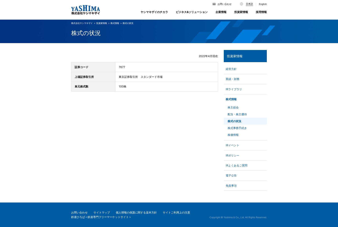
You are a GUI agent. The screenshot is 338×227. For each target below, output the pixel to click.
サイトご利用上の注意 (176, 212)
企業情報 (221, 12)
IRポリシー (232, 155)
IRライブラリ (234, 89)
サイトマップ (101, 212)
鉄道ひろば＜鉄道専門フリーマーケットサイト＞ (101, 217)
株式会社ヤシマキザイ (82, 23)
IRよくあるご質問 (236, 165)
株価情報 (233, 134)
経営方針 (231, 69)
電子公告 (231, 175)
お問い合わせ (225, 4)
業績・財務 (232, 79)
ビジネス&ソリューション (192, 12)
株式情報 (231, 99)
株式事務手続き (237, 128)
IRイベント (232, 145)
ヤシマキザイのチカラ (154, 12)
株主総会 (233, 107)
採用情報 (261, 12)
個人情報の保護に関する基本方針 (136, 212)
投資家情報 (235, 56)
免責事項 (231, 185)
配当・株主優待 (237, 114)
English (263, 4)
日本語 (249, 3)
